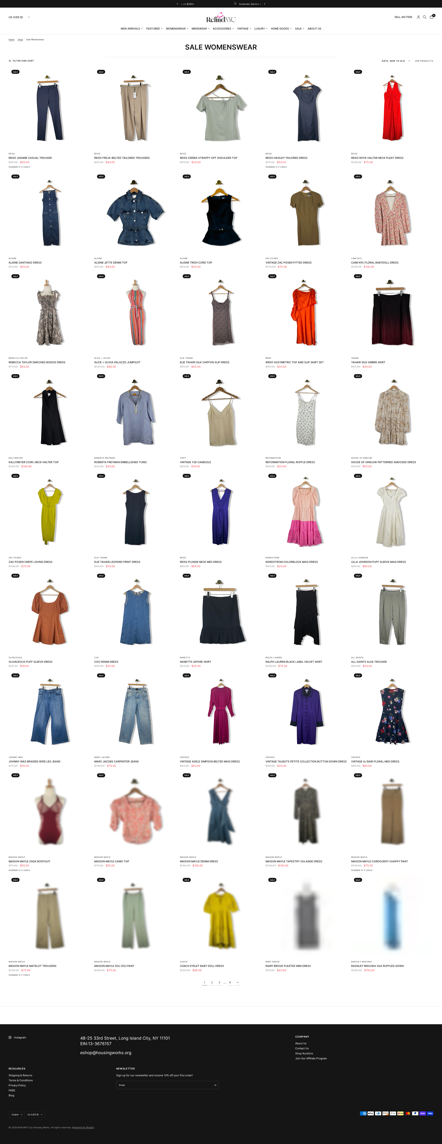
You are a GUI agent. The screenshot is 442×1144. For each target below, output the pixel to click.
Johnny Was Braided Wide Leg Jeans (34, 761)
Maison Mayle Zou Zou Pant (114, 966)
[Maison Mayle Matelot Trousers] (50, 916)
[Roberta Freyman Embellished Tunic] (135, 412)
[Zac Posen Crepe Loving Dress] (50, 512)
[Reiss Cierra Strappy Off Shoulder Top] (221, 108)
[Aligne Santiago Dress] (50, 213)
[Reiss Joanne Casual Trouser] (50, 108)
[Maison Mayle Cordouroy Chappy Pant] (392, 812)
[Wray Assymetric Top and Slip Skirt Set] (307, 312)
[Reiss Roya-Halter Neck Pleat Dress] (392, 108)
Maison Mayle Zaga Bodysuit (29, 861)
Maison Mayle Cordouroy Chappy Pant (379, 861)
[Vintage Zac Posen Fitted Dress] (307, 213)
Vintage (242, 28)
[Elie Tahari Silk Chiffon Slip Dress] (221, 312)
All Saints (357, 657)
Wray (268, 358)
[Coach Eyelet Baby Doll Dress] (221, 916)
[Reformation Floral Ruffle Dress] (307, 412)
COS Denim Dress (106, 661)
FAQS (12, 1090)
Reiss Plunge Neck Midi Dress (201, 562)
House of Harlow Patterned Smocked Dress (383, 462)
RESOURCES (17, 1068)
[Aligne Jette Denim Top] (135, 213)
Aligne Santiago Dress (25, 262)
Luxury (259, 28)
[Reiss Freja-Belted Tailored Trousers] (135, 108)
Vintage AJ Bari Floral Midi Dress (375, 761)
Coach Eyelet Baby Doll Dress (202, 966)
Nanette (185, 657)
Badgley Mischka (361, 961)
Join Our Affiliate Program (311, 1058)
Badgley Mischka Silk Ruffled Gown (377, 966)
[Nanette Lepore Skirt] (221, 612)
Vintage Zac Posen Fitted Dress (289, 262)
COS (96, 657)
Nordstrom (272, 557)
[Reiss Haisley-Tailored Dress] (307, 108)
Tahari (355, 358)
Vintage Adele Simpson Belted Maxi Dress (210, 761)
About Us (314, 28)
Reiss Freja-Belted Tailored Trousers (122, 158)
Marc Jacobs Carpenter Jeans (116, 761)
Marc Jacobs (102, 757)
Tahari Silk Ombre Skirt (368, 362)
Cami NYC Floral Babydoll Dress (374, 262)
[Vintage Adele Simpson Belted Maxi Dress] (221, 712)
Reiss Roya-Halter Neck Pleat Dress (377, 158)
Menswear (199, 28)
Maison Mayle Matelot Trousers (32, 966)
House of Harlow (361, 458)
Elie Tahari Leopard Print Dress (117, 562)
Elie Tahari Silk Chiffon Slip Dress (204, 362)
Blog (11, 1095)
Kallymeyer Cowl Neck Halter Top (34, 462)
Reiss (12, 153)
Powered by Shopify (83, 1127)
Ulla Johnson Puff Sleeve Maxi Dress (378, 562)
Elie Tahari (186, 358)
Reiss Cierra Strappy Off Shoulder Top (208, 158)
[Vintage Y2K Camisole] (221, 412)
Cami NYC (356, 258)
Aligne (13, 258)
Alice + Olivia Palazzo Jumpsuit (117, 362)
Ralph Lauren (274, 657)
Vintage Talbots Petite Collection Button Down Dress (306, 761)
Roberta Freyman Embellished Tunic (120, 462)
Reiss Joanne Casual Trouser (30, 158)
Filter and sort (23, 60)
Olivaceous (15, 657)
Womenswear (176, 28)
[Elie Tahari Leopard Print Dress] (135, 512)
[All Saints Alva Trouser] (392, 612)
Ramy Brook (273, 961)
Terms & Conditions (21, 1080)
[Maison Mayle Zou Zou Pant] (135, 916)
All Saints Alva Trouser (369, 661)
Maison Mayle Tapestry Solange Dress (294, 861)
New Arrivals (130, 28)
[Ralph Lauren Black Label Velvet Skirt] (307, 612)
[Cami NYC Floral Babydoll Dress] (392, 213)
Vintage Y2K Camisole (195, 462)
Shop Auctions (304, 1053)
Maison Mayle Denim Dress (199, 861)
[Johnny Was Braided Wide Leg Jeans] (50, 712)
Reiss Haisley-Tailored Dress (287, 158)
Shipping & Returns (20, 1075)
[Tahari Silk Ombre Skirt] (392, 312)
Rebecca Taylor (18, 358)
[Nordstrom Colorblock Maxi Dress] (307, 512)
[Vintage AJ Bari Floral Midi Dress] (392, 712)
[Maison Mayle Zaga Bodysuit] (50, 812)
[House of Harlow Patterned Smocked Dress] (392, 412)
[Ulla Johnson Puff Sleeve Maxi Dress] (392, 512)
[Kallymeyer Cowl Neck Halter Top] (50, 412)
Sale (298, 28)
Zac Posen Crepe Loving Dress (30, 562)
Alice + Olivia (102, 358)
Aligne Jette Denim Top (110, 262)
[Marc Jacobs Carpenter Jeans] (135, 712)
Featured (153, 28)
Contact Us (302, 1048)
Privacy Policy (17, 1085)
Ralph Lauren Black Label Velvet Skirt (294, 661)
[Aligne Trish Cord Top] (221, 213)
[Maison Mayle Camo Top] (135, 812)
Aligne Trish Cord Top (196, 262)
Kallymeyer (16, 458)
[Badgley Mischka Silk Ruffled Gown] (392, 916)
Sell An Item (403, 17)
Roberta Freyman (104, 458)
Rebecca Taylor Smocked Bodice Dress (37, 362)
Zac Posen (272, 258)
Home (11, 39)
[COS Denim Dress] (135, 612)
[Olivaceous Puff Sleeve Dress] (50, 612)
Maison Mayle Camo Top (111, 861)
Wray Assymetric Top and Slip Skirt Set (295, 362)
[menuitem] (403, 17)
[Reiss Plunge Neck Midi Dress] (221, 512)
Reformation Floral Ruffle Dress (290, 462)
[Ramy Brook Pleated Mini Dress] (307, 916)
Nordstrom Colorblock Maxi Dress (292, 562)
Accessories (222, 28)
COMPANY (302, 1036)
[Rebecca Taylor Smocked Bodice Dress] (50, 312)
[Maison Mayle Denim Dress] (221, 812)
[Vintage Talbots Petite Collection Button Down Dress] (307, 712)
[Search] (424, 17)
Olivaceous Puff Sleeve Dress (30, 661)
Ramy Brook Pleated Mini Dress (288, 966)
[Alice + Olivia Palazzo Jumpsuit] (135, 312)
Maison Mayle (17, 857)
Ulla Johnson (359, 557)
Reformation (273, 458)
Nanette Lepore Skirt (195, 661)
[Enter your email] (215, 1085)
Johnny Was (16, 757)
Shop (20, 39)
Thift (183, 458)
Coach (184, 961)
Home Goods (280, 28)
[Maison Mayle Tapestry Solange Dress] (307, 812)
